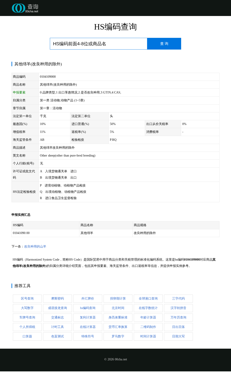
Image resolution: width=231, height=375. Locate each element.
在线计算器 (88, 327)
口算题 (27, 336)
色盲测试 (57, 336)
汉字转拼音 (178, 308)
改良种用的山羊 (35, 246)
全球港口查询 (148, 298)
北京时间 (118, 308)
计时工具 (57, 327)
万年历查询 (178, 317)
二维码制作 (148, 327)
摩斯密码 (57, 298)
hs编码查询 (87, 308)
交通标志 (57, 317)
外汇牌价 (87, 298)
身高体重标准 (118, 317)
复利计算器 (88, 317)
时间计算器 (148, 336)
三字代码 (178, 298)
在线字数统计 (148, 308)
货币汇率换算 (118, 327)
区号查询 (27, 298)
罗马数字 (118, 336)
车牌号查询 (27, 317)
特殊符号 (87, 336)
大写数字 (27, 308)
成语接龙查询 (57, 308)
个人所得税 (27, 327)
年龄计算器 (148, 317)
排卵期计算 (118, 298)
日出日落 (178, 327)
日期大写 (178, 336)
